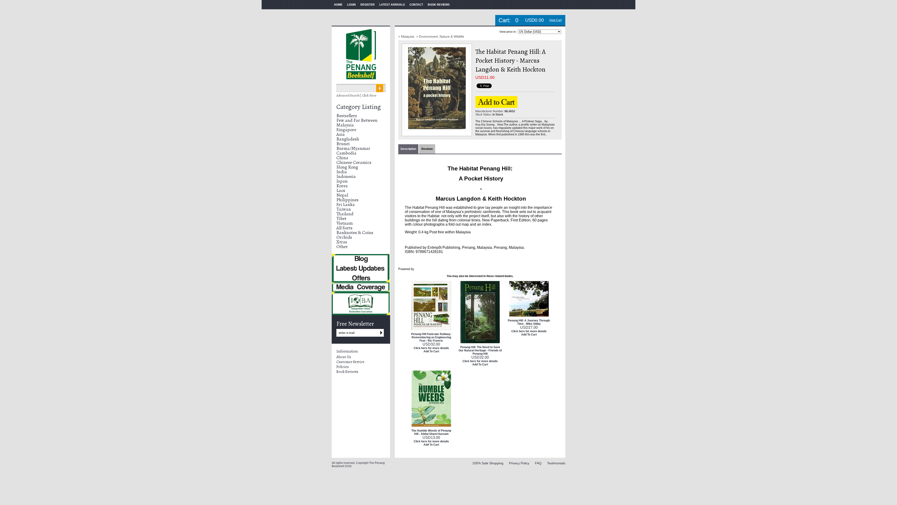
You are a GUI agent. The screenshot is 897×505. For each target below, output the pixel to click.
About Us (343, 357)
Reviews (427, 149)
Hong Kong (347, 167)
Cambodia (346, 153)
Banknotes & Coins (354, 232)
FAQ (538, 463)
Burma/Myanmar (353, 148)
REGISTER (367, 4)
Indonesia (346, 176)
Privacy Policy (519, 463)
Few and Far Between (356, 120)
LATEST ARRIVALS (392, 4)
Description (408, 149)
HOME (338, 4)
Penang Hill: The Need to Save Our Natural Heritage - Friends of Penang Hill (480, 350)
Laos (340, 190)
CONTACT (416, 4)
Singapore (346, 129)
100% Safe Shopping (487, 463)
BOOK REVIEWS (439, 4)
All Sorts (344, 228)
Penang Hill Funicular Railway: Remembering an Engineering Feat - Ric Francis (431, 337)
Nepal (342, 195)
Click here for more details (431, 348)
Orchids (344, 237)
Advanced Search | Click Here (356, 95)
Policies (342, 366)
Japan (342, 181)
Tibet (341, 218)
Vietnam (344, 223)
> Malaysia (406, 36)
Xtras (341, 242)
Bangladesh (347, 139)
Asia (340, 134)
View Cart (555, 20)
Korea (342, 186)
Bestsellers (346, 115)
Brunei (343, 144)
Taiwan (343, 209)
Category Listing (358, 106)
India (341, 172)
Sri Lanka (345, 204)
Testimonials (556, 463)
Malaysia (345, 125)
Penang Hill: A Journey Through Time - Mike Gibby (529, 322)
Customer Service (350, 361)
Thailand (344, 214)
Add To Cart (431, 351)
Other (342, 246)
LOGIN (351, 4)
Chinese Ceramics (353, 162)
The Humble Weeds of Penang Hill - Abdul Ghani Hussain (431, 432)
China (342, 158)
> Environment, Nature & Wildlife (440, 36)
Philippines (347, 200)
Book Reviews (347, 371)
